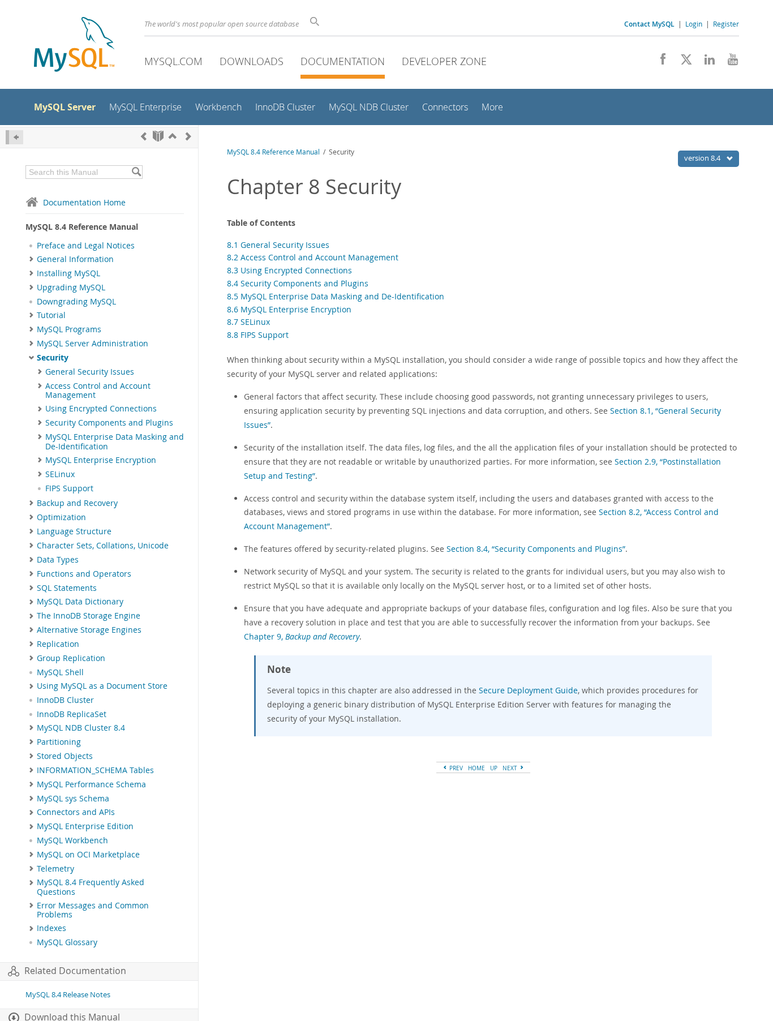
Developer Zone (444, 61)
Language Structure (74, 531)
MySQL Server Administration (92, 343)
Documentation (342, 61)
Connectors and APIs (76, 812)
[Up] (172, 136)
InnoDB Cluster (65, 700)
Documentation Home (84, 202)
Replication (58, 644)
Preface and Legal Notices (86, 246)
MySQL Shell (60, 672)
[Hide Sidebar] (14, 137)
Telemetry (55, 869)
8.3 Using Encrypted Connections (289, 270)
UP (493, 768)
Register (726, 23)
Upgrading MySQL (71, 287)
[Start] (158, 136)
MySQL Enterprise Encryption (100, 460)
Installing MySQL (68, 273)
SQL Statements (67, 588)
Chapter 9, (301, 636)
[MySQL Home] (74, 45)
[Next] (188, 136)
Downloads (252, 61)
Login (693, 23)
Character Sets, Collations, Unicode (103, 545)
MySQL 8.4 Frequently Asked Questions (90, 886)
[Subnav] (31, 259)
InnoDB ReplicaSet (71, 714)
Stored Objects (65, 756)
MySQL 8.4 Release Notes (67, 994)
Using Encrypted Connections (101, 409)
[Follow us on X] (682, 62)
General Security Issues (89, 372)
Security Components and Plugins (109, 423)
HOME (476, 768)
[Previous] (144, 136)
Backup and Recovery (77, 503)
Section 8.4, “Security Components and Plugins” (535, 548)
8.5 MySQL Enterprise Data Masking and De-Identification (335, 296)
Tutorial (51, 315)
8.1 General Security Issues (278, 244)
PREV (455, 768)
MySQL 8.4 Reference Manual (273, 152)
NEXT (511, 768)
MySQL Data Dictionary (80, 602)
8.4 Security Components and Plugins (297, 283)
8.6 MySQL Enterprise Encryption (289, 309)
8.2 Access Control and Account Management (312, 257)
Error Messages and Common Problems (93, 910)
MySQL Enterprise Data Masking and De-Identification (114, 441)
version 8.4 (703, 158)
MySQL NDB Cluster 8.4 (81, 728)
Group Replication (71, 658)
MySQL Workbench (72, 840)
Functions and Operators (84, 574)
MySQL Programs (69, 329)
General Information (75, 259)
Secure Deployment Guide (528, 690)
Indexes (51, 928)
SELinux (60, 474)
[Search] (136, 172)
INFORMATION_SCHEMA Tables (95, 770)
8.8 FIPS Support (258, 334)
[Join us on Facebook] (659, 62)
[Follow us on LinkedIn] (705, 62)
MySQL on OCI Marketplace (88, 855)
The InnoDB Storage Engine (88, 616)
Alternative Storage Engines (89, 630)
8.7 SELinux (248, 321)
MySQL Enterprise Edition (85, 826)
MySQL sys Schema (73, 798)
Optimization (61, 517)
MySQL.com (173, 61)
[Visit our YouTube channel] (728, 62)
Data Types (58, 560)
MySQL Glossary (67, 942)
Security (52, 358)
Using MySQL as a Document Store (102, 686)
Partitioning (59, 742)
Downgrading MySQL (76, 302)
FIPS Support (69, 488)
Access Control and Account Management (98, 390)
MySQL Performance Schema (91, 784)
